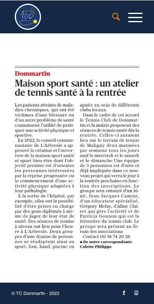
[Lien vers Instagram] (136, 293)
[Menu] (131, 16)
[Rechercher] (112, 16)
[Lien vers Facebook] (124, 293)
